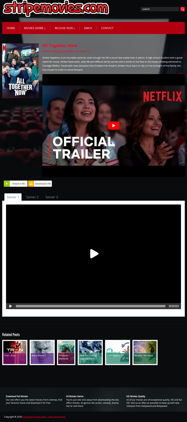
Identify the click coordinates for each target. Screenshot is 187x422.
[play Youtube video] (113, 125)
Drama (62, 51)
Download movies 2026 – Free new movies (44, 416)
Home (11, 28)
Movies (71, 51)
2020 (55, 51)
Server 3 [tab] (51, 197)
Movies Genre (35, 28)
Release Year (65, 28)
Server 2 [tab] (32, 197)
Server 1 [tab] (13, 197)
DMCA (88, 28)
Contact (107, 28)
